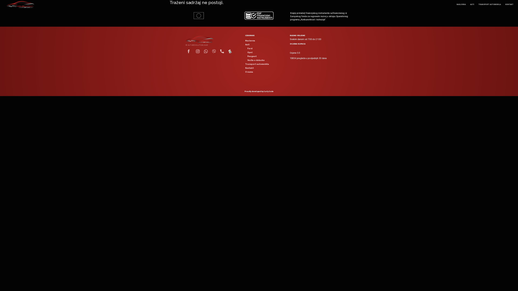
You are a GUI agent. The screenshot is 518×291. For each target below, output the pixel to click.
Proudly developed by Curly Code (259, 91)
